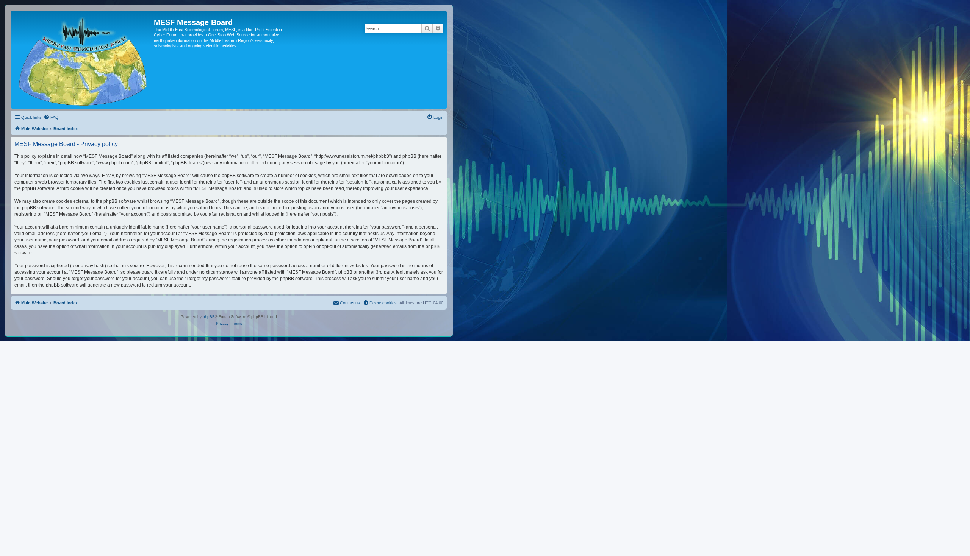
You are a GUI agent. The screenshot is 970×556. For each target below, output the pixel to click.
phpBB (209, 317)
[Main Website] (83, 59)
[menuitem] (51, 117)
